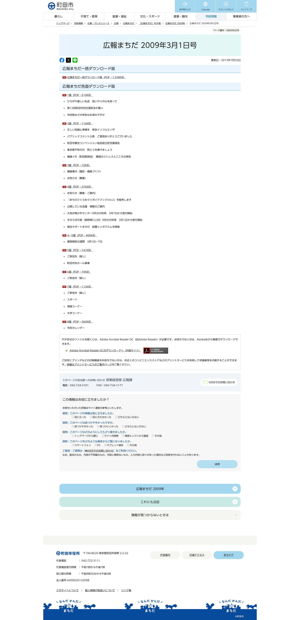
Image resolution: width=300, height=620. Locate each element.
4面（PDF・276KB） (80, 186)
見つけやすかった (84, 426)
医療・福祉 (119, 16)
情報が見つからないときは (150, 515)
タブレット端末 (115, 445)
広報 (116, 23)
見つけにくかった (109, 426)
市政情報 (211, 16)
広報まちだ (128, 23)
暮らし (58, 16)
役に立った (80, 417)
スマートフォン (83, 445)
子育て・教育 (89, 16)
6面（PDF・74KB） (79, 272)
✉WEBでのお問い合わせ (99, 450)
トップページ (62, 23)
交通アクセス (196, 555)
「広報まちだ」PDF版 (150, 23)
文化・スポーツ (150, 16)
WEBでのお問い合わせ (222, 382)
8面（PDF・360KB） (80, 321)
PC (98, 445)
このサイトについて (67, 590)
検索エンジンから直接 (136, 436)
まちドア (229, 555)
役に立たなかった (102, 417)
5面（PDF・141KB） (80, 250)
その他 (158, 436)
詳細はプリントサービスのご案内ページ (89, 364)
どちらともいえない (128, 417)
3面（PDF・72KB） (79, 165)
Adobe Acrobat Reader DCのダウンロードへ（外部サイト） (105, 350)
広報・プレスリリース (98, 23)
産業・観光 (181, 16)
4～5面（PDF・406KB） (82, 235)
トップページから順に (86, 436)
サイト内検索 (111, 436)
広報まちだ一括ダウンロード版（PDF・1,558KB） (96, 77)
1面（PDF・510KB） (80, 95)
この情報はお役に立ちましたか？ (85, 399)
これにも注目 (150, 501)
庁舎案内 (165, 555)
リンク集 (126, 590)
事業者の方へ (241, 16)
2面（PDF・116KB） (80, 123)
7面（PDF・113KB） (80, 286)
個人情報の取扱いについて (100, 590)
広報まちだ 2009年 (175, 23)
